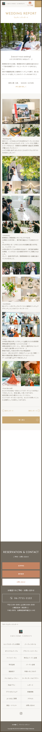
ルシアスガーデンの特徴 (12, 644)
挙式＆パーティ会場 (30, 658)
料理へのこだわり (30, 671)
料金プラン (11, 685)
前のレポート (9, 411)
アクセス (30, 698)
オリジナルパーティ (11, 651)
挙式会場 (12, 665)
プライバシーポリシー (24, 724)
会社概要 (14, 724)
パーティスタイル (30, 644)
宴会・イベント (11, 705)
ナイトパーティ (12, 658)
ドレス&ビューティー (12, 678)
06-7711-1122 (23, 598)
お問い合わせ (21, 582)
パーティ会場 (30, 665)
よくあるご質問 (11, 698)
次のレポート (33, 411)
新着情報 (30, 692)
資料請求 (21, 574)
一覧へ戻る (21, 420)
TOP (3, 624)
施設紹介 (12, 671)
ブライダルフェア (11, 692)
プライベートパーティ (30, 651)
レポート (30, 685)
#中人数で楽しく (21, 87)
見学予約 (21, 566)
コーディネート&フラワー (30, 678)
